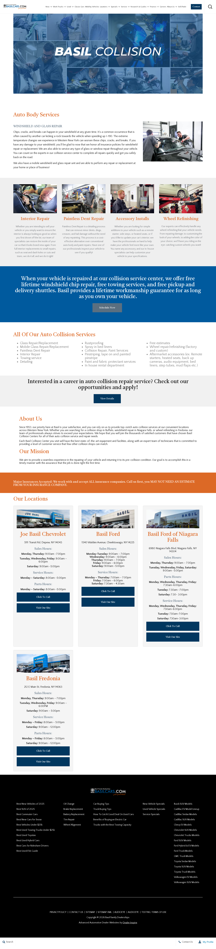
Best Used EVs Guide (27, 851)
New (47, 7)
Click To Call (43, 597)
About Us (170, 7)
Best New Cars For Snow (29, 819)
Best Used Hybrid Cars (28, 840)
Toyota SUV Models (184, 866)
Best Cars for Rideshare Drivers (33, 845)
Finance (153, 7)
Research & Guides (138, 7)
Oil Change (68, 804)
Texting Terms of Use (153, 912)
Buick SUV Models (183, 804)
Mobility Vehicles (92, 7)
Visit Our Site (43, 608)
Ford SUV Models (182, 840)
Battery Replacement (73, 814)
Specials (114, 7)
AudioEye (119, 912)
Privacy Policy (58, 912)
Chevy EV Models (183, 824)
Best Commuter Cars (27, 814)
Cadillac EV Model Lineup (186, 809)
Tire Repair (69, 819)
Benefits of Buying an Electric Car (110, 819)
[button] (210, 6)
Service (124, 7)
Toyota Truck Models (184, 872)
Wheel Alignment (72, 824)
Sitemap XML (105, 912)
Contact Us (76, 912)
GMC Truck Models (183, 856)
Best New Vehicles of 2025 (30, 804)
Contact (196, 7)
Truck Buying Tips (102, 809)
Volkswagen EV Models (186, 877)
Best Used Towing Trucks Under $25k (36, 830)
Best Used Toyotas (26, 835)
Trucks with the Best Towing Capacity (112, 824)
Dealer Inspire (130, 922)
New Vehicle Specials (154, 804)
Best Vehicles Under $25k (29, 824)
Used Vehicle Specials (154, 809)
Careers (163, 7)
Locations (103, 7)
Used (69, 7)
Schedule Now (107, 308)
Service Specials (151, 814)
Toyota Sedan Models (185, 861)
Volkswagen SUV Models (186, 882)
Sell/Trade (182, 7)
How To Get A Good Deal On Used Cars (113, 814)
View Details (107, 398)
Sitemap (90, 912)
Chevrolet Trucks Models (186, 835)
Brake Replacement (73, 809)
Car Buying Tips (101, 804)
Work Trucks (58, 7)
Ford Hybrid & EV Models (186, 845)
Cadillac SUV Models (184, 819)
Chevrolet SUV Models (185, 830)
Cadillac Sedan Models (185, 814)
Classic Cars (79, 7)
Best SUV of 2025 (26, 809)
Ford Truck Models (183, 851)
